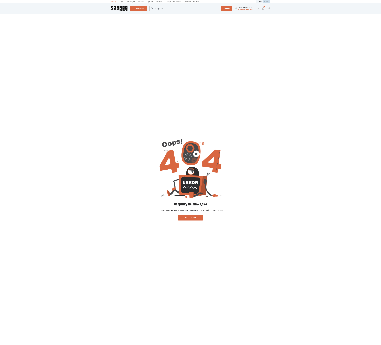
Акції (121, 2)
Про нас (150, 2)
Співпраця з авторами (191, 2)
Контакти (159, 2)
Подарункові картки (174, 2)
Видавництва (131, 2)
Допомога (141, 2)
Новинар (113, 2)
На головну (190, 218)
